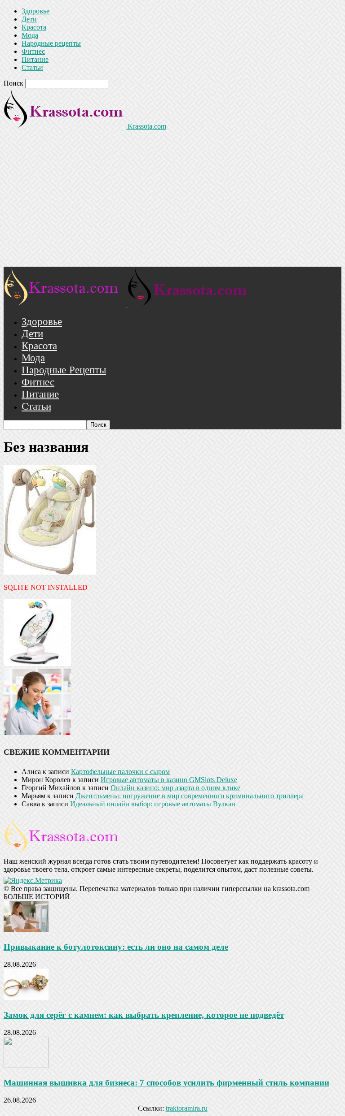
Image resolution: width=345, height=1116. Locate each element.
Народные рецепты (51, 43)
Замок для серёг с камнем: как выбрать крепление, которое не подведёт (144, 1015)
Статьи (32, 67)
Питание (35, 59)
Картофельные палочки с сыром (120, 771)
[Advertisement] (172, 199)
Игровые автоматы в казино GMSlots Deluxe (169, 779)
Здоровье (35, 11)
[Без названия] (50, 572)
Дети (29, 19)
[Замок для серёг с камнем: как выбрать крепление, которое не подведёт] (26, 997)
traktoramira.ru (187, 1108)
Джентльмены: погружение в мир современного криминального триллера (189, 796)
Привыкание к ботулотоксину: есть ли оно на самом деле (116, 947)
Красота (34, 27)
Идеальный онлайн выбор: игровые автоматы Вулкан (152, 804)
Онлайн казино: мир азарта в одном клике (175, 788)
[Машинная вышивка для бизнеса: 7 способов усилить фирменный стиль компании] (26, 1065)
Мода (30, 35)
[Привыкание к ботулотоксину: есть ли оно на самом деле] (26, 930)
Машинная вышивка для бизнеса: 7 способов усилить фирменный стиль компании (166, 1082)
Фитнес (33, 51)
